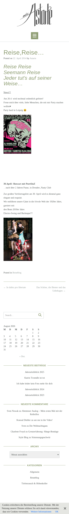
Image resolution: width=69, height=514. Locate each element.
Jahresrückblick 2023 (34, 395)
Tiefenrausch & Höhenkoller (34, 483)
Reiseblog (17, 272)
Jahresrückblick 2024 (34, 389)
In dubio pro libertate (15, 287)
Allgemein (34, 472)
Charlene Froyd (18, 431)
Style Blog (23, 437)
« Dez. (22, 356)
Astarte (33, 58)
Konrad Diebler (24, 420)
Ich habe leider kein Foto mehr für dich (34, 383)
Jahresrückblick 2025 (34, 372)
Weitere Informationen (41, 511)
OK (56, 511)
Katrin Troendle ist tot (34, 378)
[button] (34, 35)
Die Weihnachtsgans (38, 426)
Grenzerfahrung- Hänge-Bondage (43, 431)
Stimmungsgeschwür (41, 437)
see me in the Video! (43, 420)
